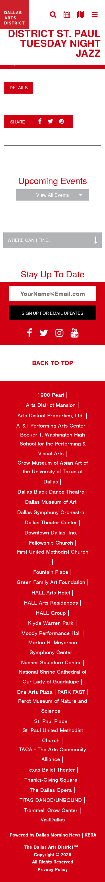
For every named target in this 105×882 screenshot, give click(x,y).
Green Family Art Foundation (52, 582)
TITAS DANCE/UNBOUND (52, 800)
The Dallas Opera (52, 790)
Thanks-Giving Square (51, 779)
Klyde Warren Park (51, 623)
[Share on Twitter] (50, 121)
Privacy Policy (53, 869)
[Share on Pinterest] (61, 121)
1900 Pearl (51, 395)
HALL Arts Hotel (52, 592)
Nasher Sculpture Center (52, 662)
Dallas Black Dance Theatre (52, 491)
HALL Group (52, 613)
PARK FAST (72, 692)
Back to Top (52, 363)
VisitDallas (53, 819)
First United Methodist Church (52, 551)
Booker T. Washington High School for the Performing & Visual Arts (53, 444)
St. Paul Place (51, 721)
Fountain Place (51, 572)
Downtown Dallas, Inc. (51, 532)
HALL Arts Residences (52, 602)
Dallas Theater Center (52, 522)
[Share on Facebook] (40, 121)
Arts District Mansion (51, 405)
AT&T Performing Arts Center (51, 425)
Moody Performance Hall (51, 633)
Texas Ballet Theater (52, 769)
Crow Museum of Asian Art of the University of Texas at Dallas (53, 472)
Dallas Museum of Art (51, 502)
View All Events (52, 195)
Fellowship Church (52, 542)
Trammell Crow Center (51, 810)
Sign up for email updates (52, 313)
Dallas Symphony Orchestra (51, 512)
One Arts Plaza (35, 692)
